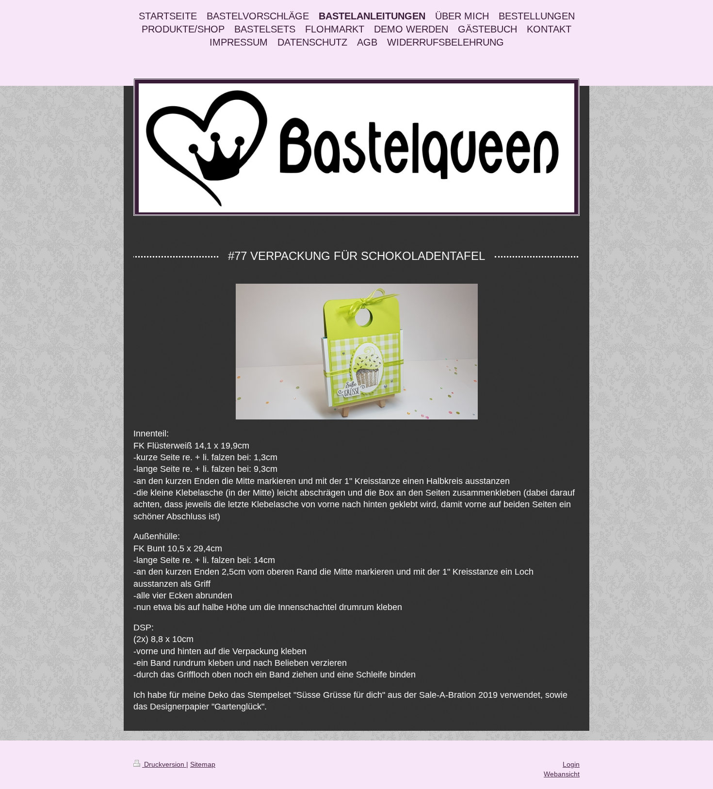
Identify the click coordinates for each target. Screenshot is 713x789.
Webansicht (562, 774)
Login (571, 764)
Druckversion (164, 764)
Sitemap (202, 764)
